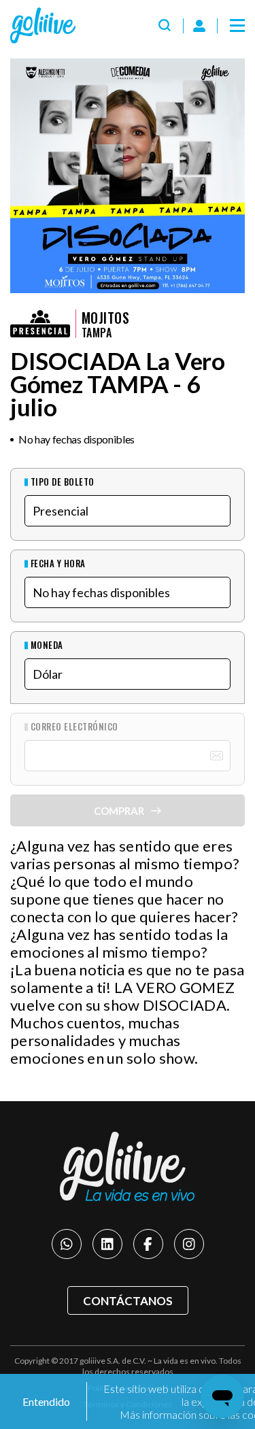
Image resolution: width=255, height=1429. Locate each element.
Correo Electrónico (74, 726)
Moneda (47, 645)
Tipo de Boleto (63, 481)
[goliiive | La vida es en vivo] (42, 25)
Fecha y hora (58, 563)
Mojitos (105, 317)
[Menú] (237, 25)
